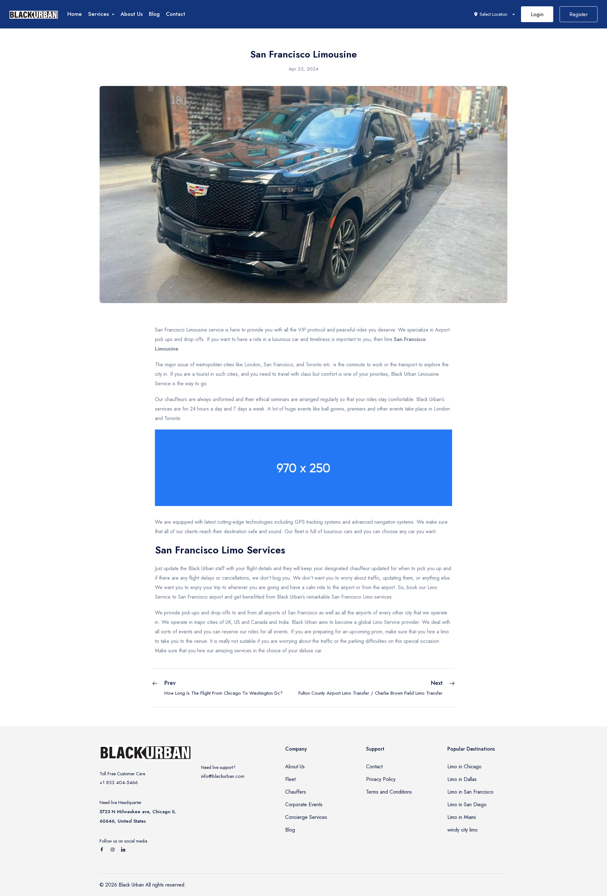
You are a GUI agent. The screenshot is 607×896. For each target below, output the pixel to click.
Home (74, 14)
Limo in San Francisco (470, 791)
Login (537, 14)
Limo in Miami (461, 817)
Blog (154, 14)
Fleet (290, 779)
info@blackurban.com (222, 776)
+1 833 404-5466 (119, 782)
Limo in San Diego (467, 804)
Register (578, 14)
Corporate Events (303, 804)
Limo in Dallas (462, 779)
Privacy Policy (380, 779)
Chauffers (295, 791)
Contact (175, 14)
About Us (131, 14)
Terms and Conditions (389, 791)
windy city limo (462, 829)
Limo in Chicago (464, 766)
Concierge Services (306, 817)
